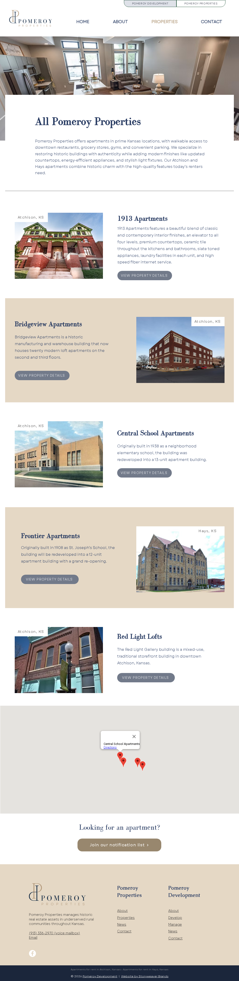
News (121, 924)
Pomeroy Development (100, 976)
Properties (126, 917)
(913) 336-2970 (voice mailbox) (54, 933)
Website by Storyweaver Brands (145, 976)
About (122, 910)
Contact (124, 931)
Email (33, 937)
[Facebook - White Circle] (32, 953)
